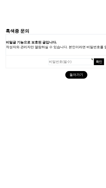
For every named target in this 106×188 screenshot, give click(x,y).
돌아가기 (76, 75)
